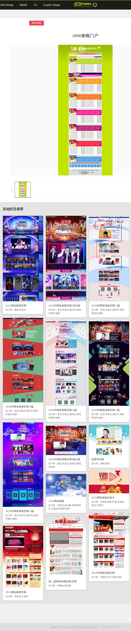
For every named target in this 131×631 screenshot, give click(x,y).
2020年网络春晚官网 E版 (19, 406)
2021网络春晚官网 (15, 305)
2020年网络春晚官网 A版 (19, 511)
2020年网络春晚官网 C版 (105, 410)
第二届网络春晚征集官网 (62, 581)
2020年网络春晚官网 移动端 (64, 305)
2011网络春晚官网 (15, 592)
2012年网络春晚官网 (103, 572)
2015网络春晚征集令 (103, 497)
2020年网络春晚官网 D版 (62, 410)
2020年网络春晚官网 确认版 (64, 459)
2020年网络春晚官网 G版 (105, 305)
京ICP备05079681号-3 (110, 627)
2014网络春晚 (56, 501)
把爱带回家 (97, 459)
